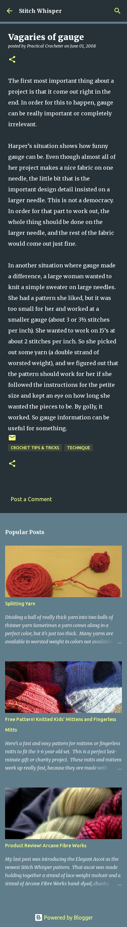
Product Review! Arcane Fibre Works (45, 845)
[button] (12, 59)
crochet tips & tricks (35, 448)
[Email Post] (12, 440)
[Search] (117, 11)
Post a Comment (31, 499)
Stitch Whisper (40, 10)
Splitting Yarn (20, 603)
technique (78, 448)
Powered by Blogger (68, 917)
